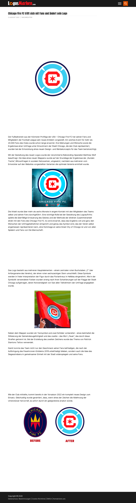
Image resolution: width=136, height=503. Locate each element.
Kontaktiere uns (59, 499)
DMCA (49, 499)
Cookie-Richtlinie (38, 499)
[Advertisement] (52, 41)
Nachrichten (27, 17)
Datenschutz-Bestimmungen (19, 499)
